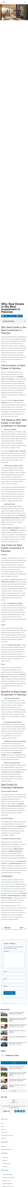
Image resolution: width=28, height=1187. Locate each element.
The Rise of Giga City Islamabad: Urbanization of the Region (17, 1013)
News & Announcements (7, 1135)
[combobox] (14, 1003)
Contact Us (4, 1138)
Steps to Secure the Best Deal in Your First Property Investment (18, 1043)
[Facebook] (15, 1111)
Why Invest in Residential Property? (17, 1036)
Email (5, 978)
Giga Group (5, 1157)
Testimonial (4, 1132)
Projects (3, 1129)
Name (5, 971)
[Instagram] (18, 1111)
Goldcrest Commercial (6, 1149)
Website (5, 986)
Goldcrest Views (7, 1180)
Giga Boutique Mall (7, 1183)
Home (2, 1123)
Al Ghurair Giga (6, 1163)
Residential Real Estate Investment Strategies (17, 1031)
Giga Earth (5, 1166)
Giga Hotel (3, 1146)
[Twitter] (21, 1111)
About (2, 1126)
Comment (6, 951)
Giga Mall (5, 1160)
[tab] (14, 1062)
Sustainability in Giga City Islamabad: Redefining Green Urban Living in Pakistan (18, 1020)
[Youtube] (24, 1111)
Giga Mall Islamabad (7, 1174)
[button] (24, 2)
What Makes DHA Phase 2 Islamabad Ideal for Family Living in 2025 (18, 1025)
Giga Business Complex (8, 1177)
